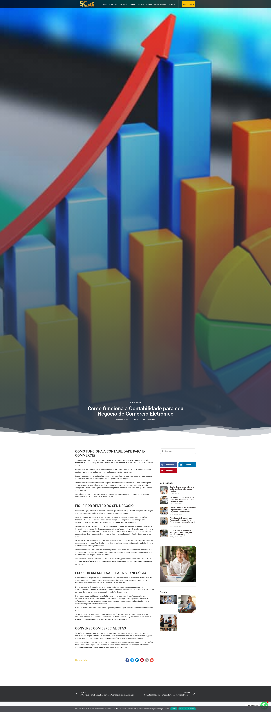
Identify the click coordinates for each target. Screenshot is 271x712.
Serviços (123, 4)
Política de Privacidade (187, 709)
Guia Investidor (160, 4)
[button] (127, 660)
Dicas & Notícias (136, 402)
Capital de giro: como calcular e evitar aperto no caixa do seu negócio (182, 489)
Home (105, 4)
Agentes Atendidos (144, 4)
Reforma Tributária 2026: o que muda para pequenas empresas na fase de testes (182, 499)
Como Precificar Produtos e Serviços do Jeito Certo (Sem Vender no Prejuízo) (181, 532)
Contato (172, 4)
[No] (267, 709)
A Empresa (113, 4)
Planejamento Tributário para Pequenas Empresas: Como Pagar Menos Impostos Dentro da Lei (183, 521)
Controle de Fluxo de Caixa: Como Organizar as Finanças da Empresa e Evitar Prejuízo (183, 510)
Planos (132, 4)
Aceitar (173, 709)
